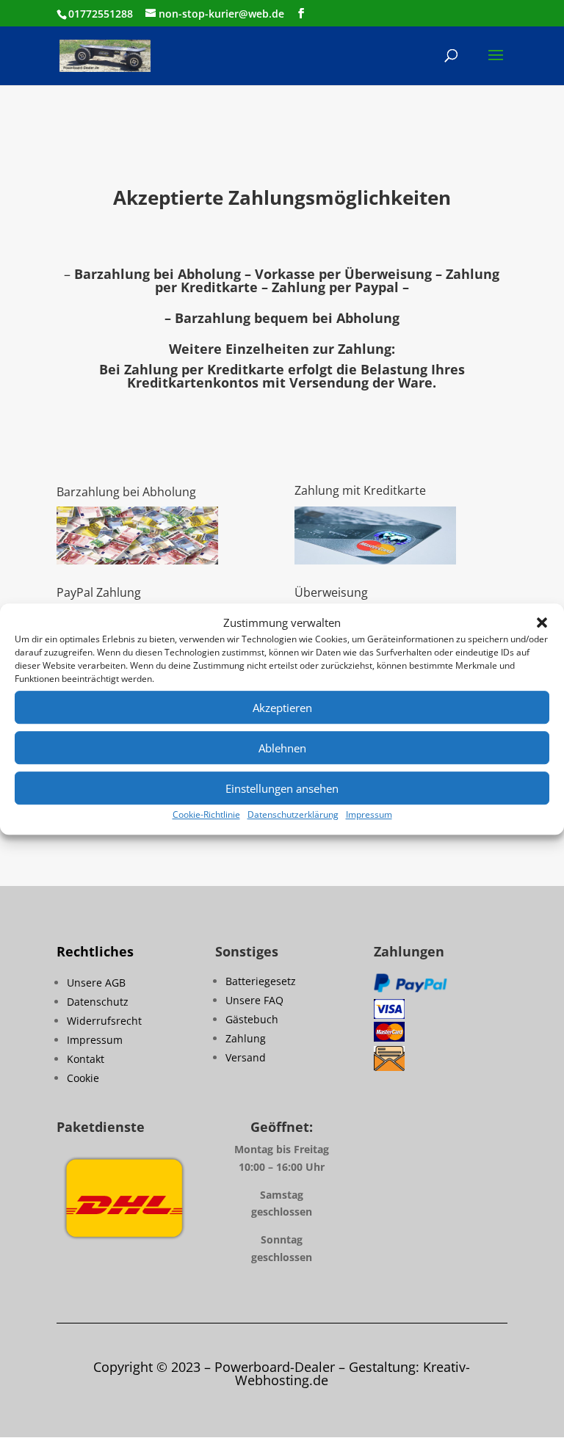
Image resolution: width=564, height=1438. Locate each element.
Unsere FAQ (254, 1000)
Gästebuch (251, 1019)
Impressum (369, 815)
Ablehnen (282, 748)
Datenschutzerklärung (293, 815)
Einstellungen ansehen (282, 788)
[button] (542, 623)
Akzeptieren (282, 707)
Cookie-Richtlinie (206, 815)
